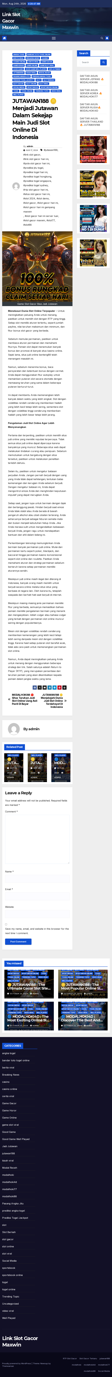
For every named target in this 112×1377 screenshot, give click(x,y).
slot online (31, 84)
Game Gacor (46, 62)
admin (30, 146)
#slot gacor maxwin (34, 220)
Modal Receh (44, 73)
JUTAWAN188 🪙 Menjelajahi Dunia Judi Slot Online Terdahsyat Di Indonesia (52, 700)
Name (9, 871)
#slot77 (51, 220)
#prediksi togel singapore (37, 180)
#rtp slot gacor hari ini (35, 189)
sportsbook (32, 87)
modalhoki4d (9, 1182)
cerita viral (33, 62)
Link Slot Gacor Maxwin (11, 21)
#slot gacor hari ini (47, 202)
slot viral (43, 84)
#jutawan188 (51, 150)
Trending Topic (42, 91)
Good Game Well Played (36, 69)
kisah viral (31, 73)
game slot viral (47, 65)
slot (38, 80)
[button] (102, 38)
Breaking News (32, 58)
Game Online (32, 65)
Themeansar (8, 1366)
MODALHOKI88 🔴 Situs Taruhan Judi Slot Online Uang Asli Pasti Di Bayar (24, 699)
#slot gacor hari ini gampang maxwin (39, 209)
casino (45, 58)
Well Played (18, 95)
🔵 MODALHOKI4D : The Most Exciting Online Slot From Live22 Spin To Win (28, 1020)
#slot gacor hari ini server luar (41, 216)
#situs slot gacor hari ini (36, 194)
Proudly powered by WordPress (17, 1363)
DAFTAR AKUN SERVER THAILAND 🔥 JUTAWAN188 (91, 121)
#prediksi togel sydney (35, 185)
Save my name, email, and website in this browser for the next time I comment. (37, 931)
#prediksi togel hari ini (35, 172)
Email (9, 889)
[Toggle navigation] (53, 38)
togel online (27, 91)
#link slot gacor (31, 154)
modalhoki (8, 1174)
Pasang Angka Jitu (21, 76)
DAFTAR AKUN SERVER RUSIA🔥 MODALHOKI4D (90, 107)
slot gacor (18, 84)
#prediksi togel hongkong (37, 176)
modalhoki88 (9, 1196)
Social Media (18, 87)
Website (9, 906)
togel (16, 91)
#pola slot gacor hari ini (36, 163)
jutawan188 (18, 73)
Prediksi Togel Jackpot (23, 80)
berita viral (18, 58)
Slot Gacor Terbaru (88, 1358)
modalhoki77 (9, 1189)
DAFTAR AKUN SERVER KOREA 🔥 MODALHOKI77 (91, 93)
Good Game (18, 69)
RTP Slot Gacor (70, 1358)
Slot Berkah (48, 80)
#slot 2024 (29, 198)
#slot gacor (29, 202)
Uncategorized (10, 1303)
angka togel (18, 54)
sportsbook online (49, 87)
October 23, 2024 (19, 994)
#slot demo (43, 198)
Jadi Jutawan (54, 69)
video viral (56, 91)
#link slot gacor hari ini (35, 159)
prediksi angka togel (42, 76)
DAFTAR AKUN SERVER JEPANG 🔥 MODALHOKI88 (92, 79)
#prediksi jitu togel (33, 167)
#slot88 (27, 224)
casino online (19, 62)
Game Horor (18, 65)
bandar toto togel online (38, 54)
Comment (11, 811)
